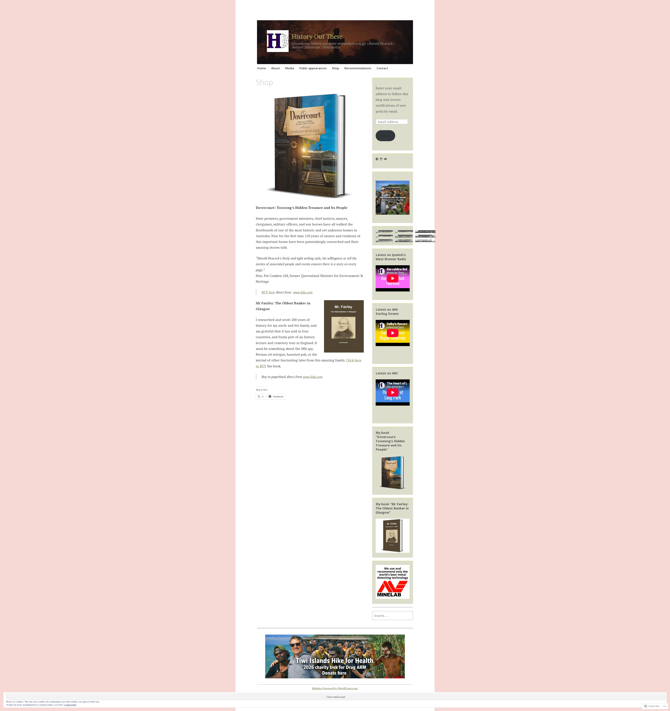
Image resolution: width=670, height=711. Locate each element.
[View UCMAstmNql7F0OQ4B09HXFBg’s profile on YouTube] (385, 159)
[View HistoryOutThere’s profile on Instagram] (381, 159)
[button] (310, 146)
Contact (382, 68)
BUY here (268, 292)
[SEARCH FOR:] (392, 615)
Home (261, 68)
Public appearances (313, 68)
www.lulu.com (302, 292)
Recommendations (357, 68)
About (275, 68)
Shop (335, 68)
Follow (385, 136)
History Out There (317, 36)
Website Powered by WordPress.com (335, 688)
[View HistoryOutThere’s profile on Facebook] (377, 159)
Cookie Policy (70, 704)
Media (289, 68)
